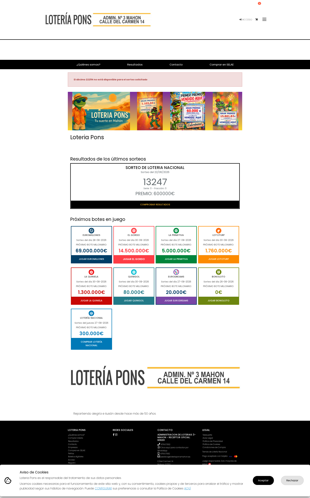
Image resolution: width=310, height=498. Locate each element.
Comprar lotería (75, 438)
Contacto (72, 444)
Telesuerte (207, 434)
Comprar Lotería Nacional (91, 343)
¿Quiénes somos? (76, 434)
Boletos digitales (75, 456)
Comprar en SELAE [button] (222, 64)
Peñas (71, 453)
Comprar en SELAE (76, 450)
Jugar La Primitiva (176, 259)
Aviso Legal (208, 438)
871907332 (165, 444)
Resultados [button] (135, 64)
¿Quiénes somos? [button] (88, 64)
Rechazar (292, 480)
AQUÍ (187, 488)
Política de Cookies (211, 444)
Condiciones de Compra (214, 447)
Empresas (73, 447)
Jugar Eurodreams (176, 300)
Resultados (73, 441)
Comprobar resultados (155, 204)
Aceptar (263, 480)
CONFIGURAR (103, 488)
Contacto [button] (176, 64)
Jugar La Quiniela (91, 300)
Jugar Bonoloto (218, 300)
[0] (258, 20)
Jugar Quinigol (134, 300)
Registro (72, 462)
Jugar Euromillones (91, 259)
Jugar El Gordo (134, 259)
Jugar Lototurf (218, 259)
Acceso (247, 19)
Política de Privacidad (213, 441)
